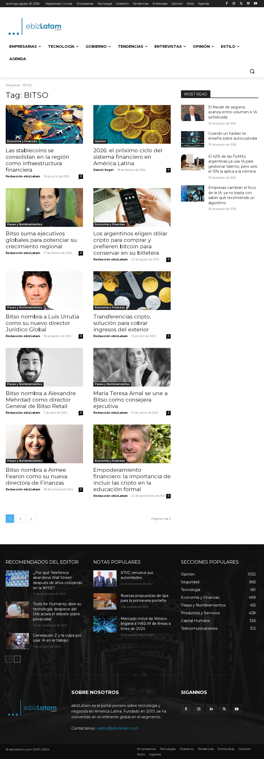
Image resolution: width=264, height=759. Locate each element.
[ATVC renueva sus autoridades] (105, 578)
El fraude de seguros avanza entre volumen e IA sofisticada (232, 112)
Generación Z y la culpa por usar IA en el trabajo (57, 638)
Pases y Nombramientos (24, 224)
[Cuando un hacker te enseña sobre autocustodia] (192, 139)
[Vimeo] (248, 4)
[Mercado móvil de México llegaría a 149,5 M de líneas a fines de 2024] (105, 624)
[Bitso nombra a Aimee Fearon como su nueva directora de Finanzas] (44, 444)
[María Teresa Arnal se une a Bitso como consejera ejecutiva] (132, 367)
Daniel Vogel (103, 170)
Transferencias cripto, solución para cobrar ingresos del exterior (122, 323)
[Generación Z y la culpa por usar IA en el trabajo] (17, 641)
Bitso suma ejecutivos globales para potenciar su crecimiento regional (41, 240)
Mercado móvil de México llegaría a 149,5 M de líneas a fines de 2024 (146, 623)
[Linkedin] (211, 709)
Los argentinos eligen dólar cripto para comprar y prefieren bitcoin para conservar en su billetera (130, 243)
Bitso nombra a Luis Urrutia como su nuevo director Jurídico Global (42, 323)
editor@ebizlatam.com (118, 728)
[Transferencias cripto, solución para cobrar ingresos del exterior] (132, 290)
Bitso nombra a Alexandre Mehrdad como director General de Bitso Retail (41, 399)
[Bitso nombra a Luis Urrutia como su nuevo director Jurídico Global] (44, 290)
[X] (241, 4)
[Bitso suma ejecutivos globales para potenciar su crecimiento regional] (44, 207)
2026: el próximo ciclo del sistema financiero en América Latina (127, 156)
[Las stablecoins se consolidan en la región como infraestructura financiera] (44, 124)
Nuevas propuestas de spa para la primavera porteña (144, 598)
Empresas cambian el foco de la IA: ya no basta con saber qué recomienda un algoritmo (232, 195)
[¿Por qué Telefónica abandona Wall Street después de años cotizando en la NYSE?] (17, 578)
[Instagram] (234, 4)
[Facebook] (227, 4)
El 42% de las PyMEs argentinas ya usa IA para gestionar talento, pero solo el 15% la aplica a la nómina (233, 164)
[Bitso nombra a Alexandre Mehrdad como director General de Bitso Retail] (44, 367)
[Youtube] (255, 4)
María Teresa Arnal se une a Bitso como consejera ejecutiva (130, 399)
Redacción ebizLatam (23, 176)
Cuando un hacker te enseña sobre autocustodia (232, 136)
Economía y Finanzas (22, 141)
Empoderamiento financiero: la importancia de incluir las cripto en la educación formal (132, 479)
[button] (252, 71)
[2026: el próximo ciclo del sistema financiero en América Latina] (132, 124)
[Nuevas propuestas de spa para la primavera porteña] (105, 601)
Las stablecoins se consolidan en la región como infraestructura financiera (37, 160)
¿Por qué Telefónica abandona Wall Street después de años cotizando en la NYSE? (57, 580)
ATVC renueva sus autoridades (137, 575)
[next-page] (31, 518)
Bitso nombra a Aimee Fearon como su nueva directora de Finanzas (36, 476)
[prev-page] (9, 659)
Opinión (100, 141)
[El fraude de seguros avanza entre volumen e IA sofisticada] (192, 113)
